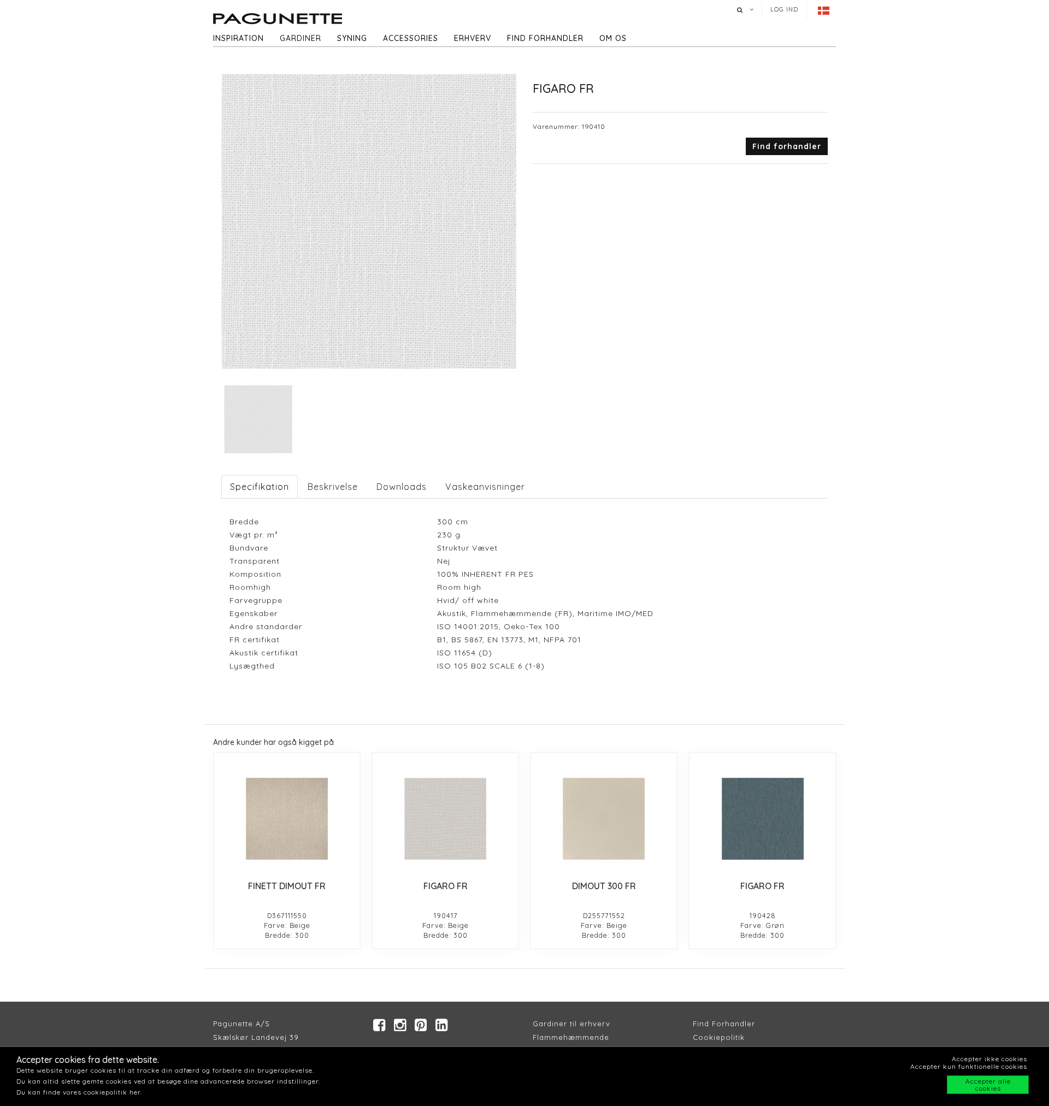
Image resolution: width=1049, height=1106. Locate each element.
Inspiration (238, 38)
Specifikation (259, 486)
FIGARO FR (445, 885)
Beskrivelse (333, 486)
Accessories (410, 38)
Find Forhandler (724, 1023)
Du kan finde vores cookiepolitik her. (79, 1092)
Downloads (401, 486)
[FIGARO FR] (445, 818)
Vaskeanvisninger (485, 486)
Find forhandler (545, 38)
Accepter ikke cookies (989, 1058)
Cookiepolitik (719, 1037)
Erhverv (472, 38)
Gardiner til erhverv (571, 1023)
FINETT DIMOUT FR (287, 885)
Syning (352, 38)
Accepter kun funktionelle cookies (968, 1066)
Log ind (784, 9)
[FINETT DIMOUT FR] (286, 818)
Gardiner (300, 38)
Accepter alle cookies (988, 1084)
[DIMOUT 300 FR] (603, 818)
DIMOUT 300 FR (604, 885)
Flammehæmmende (571, 1037)
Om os (613, 38)
